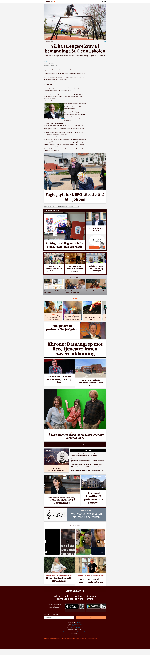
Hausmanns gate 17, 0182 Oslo (76, 627)
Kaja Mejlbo (79, 622)
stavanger (49, 206)
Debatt (75, 298)
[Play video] (68, 542)
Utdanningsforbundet (76, 625)
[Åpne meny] (106, 1)
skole (54, 206)
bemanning (77, 206)
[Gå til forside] (49, 1)
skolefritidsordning (60, 206)
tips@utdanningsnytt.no (77, 624)
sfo (45, 206)
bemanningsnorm (69, 206)
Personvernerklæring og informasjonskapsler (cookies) (74, 631)
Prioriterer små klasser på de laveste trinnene (58, 82)
